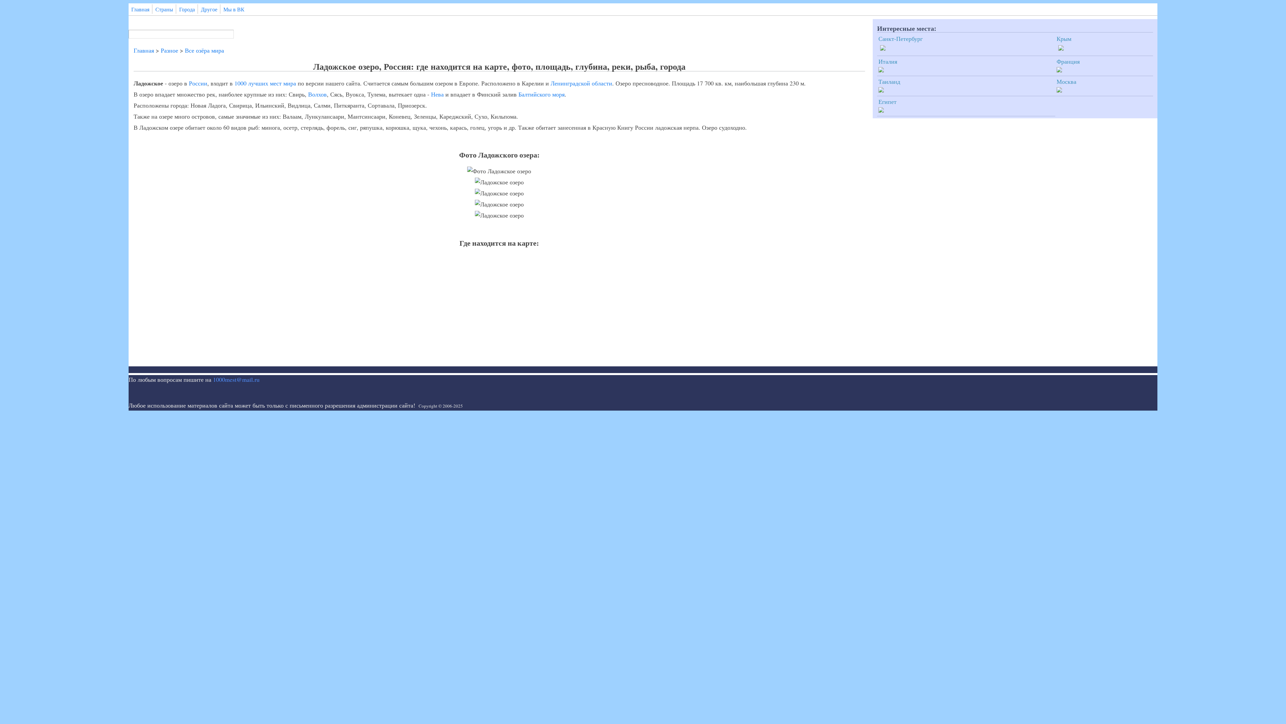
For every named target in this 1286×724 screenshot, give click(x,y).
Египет (887, 102)
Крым (1064, 39)
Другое (209, 9)
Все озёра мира (204, 50)
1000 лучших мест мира (265, 83)
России (198, 83)
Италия (887, 61)
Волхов (317, 94)
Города (187, 9)
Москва (1066, 81)
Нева (437, 94)
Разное (169, 50)
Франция (1068, 61)
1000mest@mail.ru (236, 379)
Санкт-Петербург (900, 39)
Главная (140, 9)
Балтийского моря (541, 94)
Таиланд (889, 81)
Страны (164, 9)
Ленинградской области (581, 83)
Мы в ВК (233, 9)
